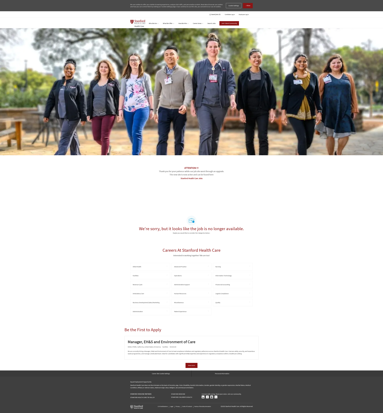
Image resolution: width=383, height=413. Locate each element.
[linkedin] (203, 397)
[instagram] (211, 397)
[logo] (137, 23)
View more (191, 365)
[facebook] (207, 397)
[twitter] (216, 397)
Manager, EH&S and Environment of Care (161, 341)
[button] (233, 5)
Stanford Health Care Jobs (191, 178)
